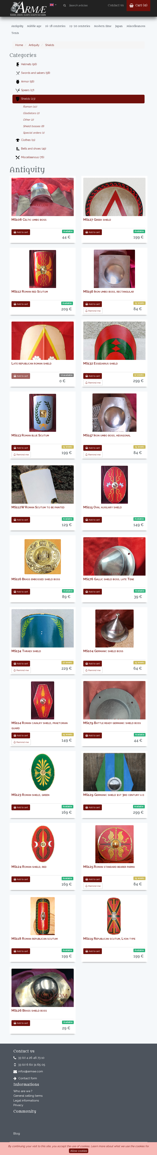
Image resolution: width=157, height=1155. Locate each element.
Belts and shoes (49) (33, 148)
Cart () (140, 5)
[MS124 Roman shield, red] (42, 844)
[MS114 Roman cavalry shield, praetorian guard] (42, 700)
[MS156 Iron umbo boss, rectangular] (114, 274)
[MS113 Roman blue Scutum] (42, 413)
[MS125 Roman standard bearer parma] (114, 844)
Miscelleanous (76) (32, 157)
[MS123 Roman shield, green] (43, 772)
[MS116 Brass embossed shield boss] (43, 556)
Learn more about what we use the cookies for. (120, 1146)
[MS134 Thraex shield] (42, 645)
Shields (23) (28, 98)
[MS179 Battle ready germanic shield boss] (114, 713)
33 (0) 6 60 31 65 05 (31, 1064)
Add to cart (22, 232)
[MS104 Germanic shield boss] (114, 629)
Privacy (18, 1105)
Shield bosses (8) (33, 126)
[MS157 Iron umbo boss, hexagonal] (114, 417)
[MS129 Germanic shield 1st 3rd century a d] (114, 784)
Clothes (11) (28, 139)
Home (19, 45)
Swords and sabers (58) (35, 72)
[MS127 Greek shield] (114, 211)
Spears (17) (27, 90)
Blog (16, 1133)
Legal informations (26, 1100)
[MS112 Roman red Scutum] (42, 269)
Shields (49, 45)
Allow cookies (78, 1150)
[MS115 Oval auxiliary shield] (114, 485)
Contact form (27, 1078)
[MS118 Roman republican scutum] (42, 916)
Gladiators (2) (31, 113)
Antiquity (33, 45)
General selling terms (28, 1095)
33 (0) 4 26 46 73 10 (31, 1058)
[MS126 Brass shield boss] (42, 995)
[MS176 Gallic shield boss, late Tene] (114, 568)
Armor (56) (27, 81)
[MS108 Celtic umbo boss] (42, 200)
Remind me (94, 310)
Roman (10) (30, 106)
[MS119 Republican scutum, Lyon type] (114, 916)
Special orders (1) (33, 132)
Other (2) (28, 119)
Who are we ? (22, 1091)
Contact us (116, 5)
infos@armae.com (30, 1071)
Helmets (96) (29, 64)
